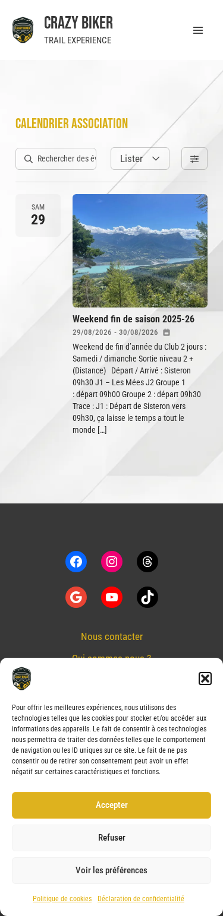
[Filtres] (194, 158)
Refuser (111, 837)
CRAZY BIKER (78, 23)
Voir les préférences (111, 870)
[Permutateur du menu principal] (198, 30)
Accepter (112, 805)
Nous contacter (112, 636)
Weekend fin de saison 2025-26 (133, 319)
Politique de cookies (62, 899)
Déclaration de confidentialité (141, 899)
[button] (205, 678)
